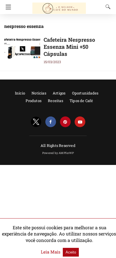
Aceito (71, 252)
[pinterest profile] (65, 122)
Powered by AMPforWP (58, 153)
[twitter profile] (36, 122)
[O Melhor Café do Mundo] (59, 5)
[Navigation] (7, 7)
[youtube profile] (80, 122)
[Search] (107, 6)
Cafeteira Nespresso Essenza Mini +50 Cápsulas (69, 46)
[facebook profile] (50, 122)
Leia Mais (51, 252)
